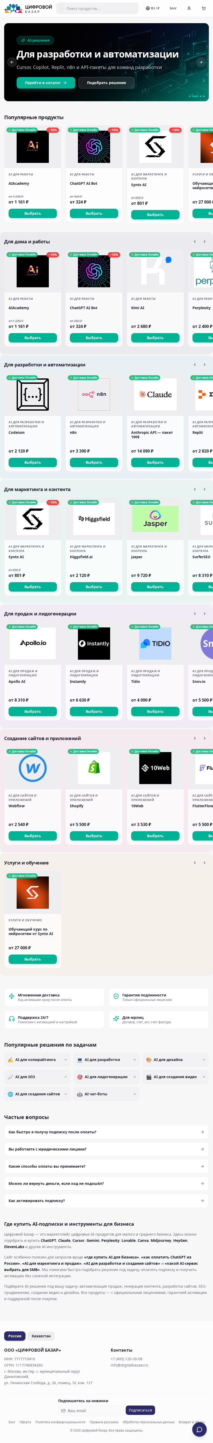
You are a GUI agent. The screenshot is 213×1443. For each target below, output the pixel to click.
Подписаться (140, 1410)
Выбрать (32, 213)
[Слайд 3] (201, 96)
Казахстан (41, 1335)
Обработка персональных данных (149, 1422)
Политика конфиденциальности (60, 1422)
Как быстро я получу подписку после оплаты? (52, 1131)
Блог (173, 8)
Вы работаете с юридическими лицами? (47, 1149)
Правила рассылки (104, 1422)
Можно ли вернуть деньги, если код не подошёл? (56, 1183)
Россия (14, 1335)
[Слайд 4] (204, 96)
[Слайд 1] (190, 96)
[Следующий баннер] (201, 62)
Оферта (25, 1422)
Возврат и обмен (192, 1422)
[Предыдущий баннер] (12, 62)
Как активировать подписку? (37, 1200)
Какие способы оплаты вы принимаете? (47, 1166)
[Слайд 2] (195, 96)
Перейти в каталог (43, 82)
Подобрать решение (106, 82)
